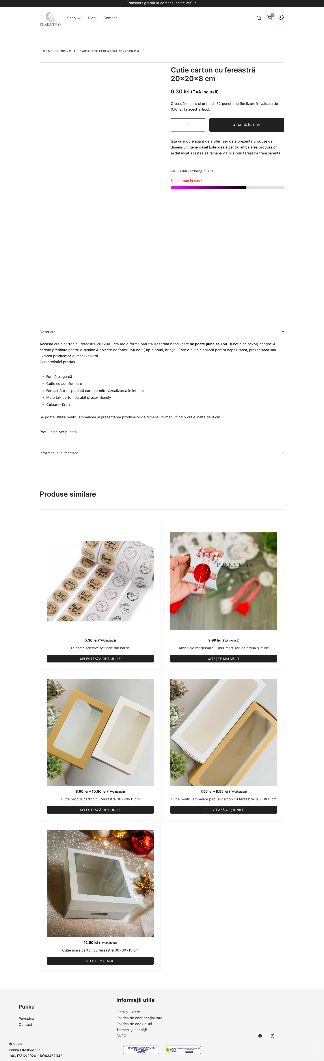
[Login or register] (281, 19)
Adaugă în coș (246, 125)
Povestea (26, 1018)
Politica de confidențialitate (139, 1018)
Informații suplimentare (59, 453)
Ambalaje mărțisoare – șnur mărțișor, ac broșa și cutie (224, 648)
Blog (92, 18)
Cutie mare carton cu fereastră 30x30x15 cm (100, 950)
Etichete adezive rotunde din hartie (100, 648)
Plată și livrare (128, 1012)
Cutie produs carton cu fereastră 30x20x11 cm (100, 799)
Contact (110, 18)
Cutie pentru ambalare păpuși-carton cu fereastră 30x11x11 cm (224, 799)
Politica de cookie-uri (134, 1024)
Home (48, 51)
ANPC (121, 1035)
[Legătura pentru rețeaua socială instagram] (272, 1035)
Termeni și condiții (131, 1030)
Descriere (48, 332)
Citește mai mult (224, 658)
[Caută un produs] (259, 18)
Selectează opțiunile (100, 658)
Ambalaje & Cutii (201, 171)
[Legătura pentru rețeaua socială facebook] (260, 1035)
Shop (71, 18)
